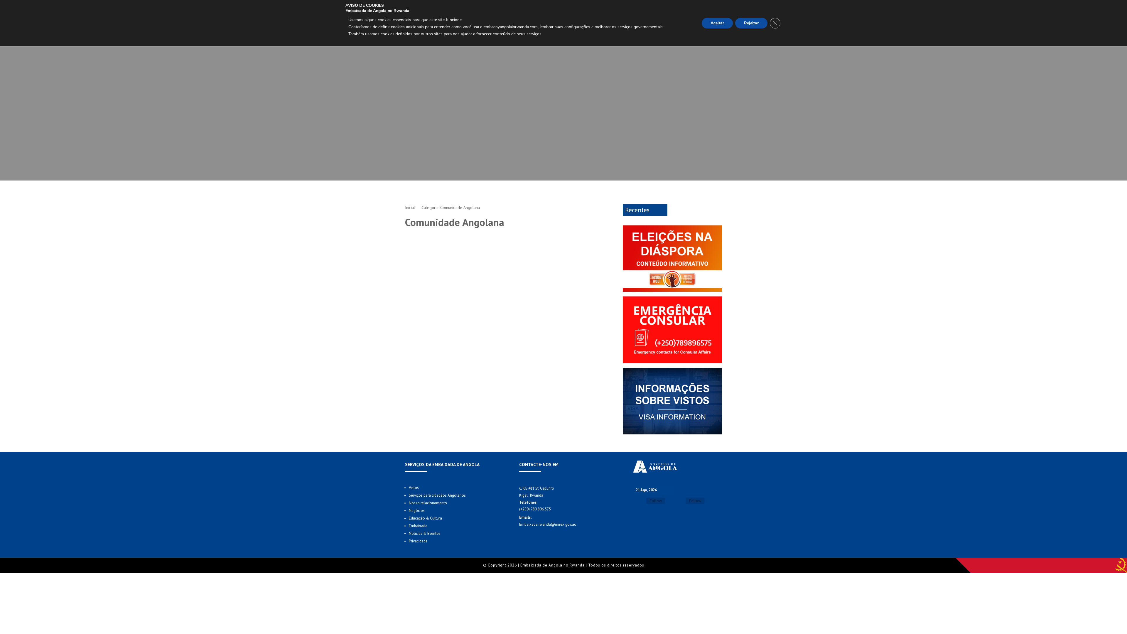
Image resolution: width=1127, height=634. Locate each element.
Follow (656, 500)
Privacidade (418, 541)
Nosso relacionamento (428, 502)
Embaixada (418, 525)
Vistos (414, 487)
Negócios (417, 510)
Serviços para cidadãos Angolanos (437, 495)
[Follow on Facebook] (638, 501)
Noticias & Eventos (425, 533)
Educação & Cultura (425, 518)
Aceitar (717, 23)
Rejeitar (751, 23)
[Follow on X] (678, 501)
